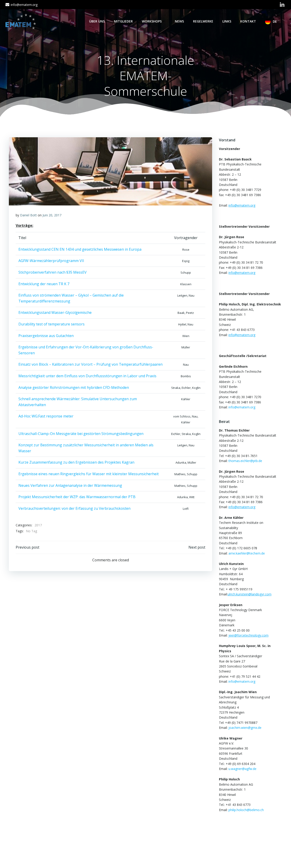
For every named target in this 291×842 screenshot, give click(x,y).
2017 (38, 525)
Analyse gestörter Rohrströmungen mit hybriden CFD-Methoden (73, 387)
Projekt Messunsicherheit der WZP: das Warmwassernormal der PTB (76, 496)
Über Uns (97, 21)
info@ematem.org (241, 407)
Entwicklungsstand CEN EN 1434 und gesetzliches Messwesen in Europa (79, 249)
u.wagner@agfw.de (242, 769)
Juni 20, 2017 (52, 215)
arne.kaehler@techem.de (246, 553)
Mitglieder (123, 21)
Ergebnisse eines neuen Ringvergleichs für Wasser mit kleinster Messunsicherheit (88, 473)
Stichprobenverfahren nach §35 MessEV (52, 272)
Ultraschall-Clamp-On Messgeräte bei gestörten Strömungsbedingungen (80, 433)
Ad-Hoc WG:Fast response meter (45, 416)
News (179, 21)
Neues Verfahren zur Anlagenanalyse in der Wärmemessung (70, 485)
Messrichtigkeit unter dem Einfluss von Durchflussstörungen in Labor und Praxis (87, 375)
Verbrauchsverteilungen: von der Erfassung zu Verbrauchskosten (74, 508)
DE (275, 21)
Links (226, 21)
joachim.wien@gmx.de (244, 727)
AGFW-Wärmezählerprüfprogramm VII (51, 260)
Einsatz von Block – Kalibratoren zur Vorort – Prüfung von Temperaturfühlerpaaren (90, 364)
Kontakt (248, 21)
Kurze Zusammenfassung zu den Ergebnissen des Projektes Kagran (76, 462)
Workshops (152, 21)
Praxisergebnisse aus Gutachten (46, 335)
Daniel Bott (28, 215)
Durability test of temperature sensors (51, 324)
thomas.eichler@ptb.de (245, 461)
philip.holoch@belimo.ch (246, 810)
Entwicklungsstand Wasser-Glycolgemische (55, 312)
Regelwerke (203, 21)
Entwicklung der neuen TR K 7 (43, 283)
